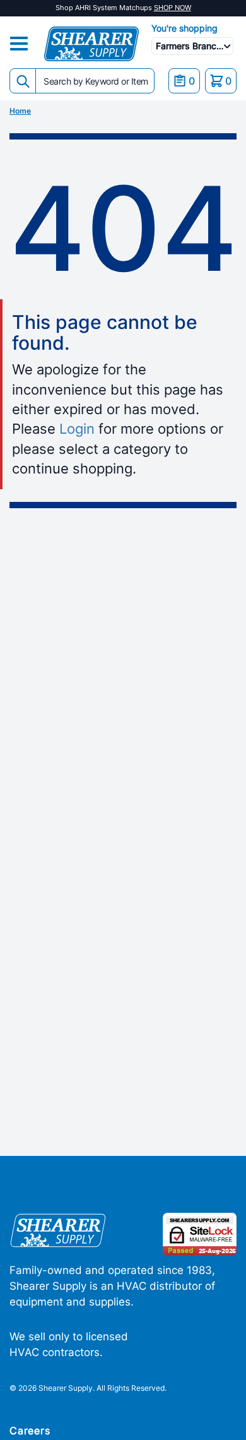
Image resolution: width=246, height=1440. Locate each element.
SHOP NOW (172, 7)
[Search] (22, 80)
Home (20, 111)
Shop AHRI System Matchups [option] (123, 7)
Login (77, 428)
